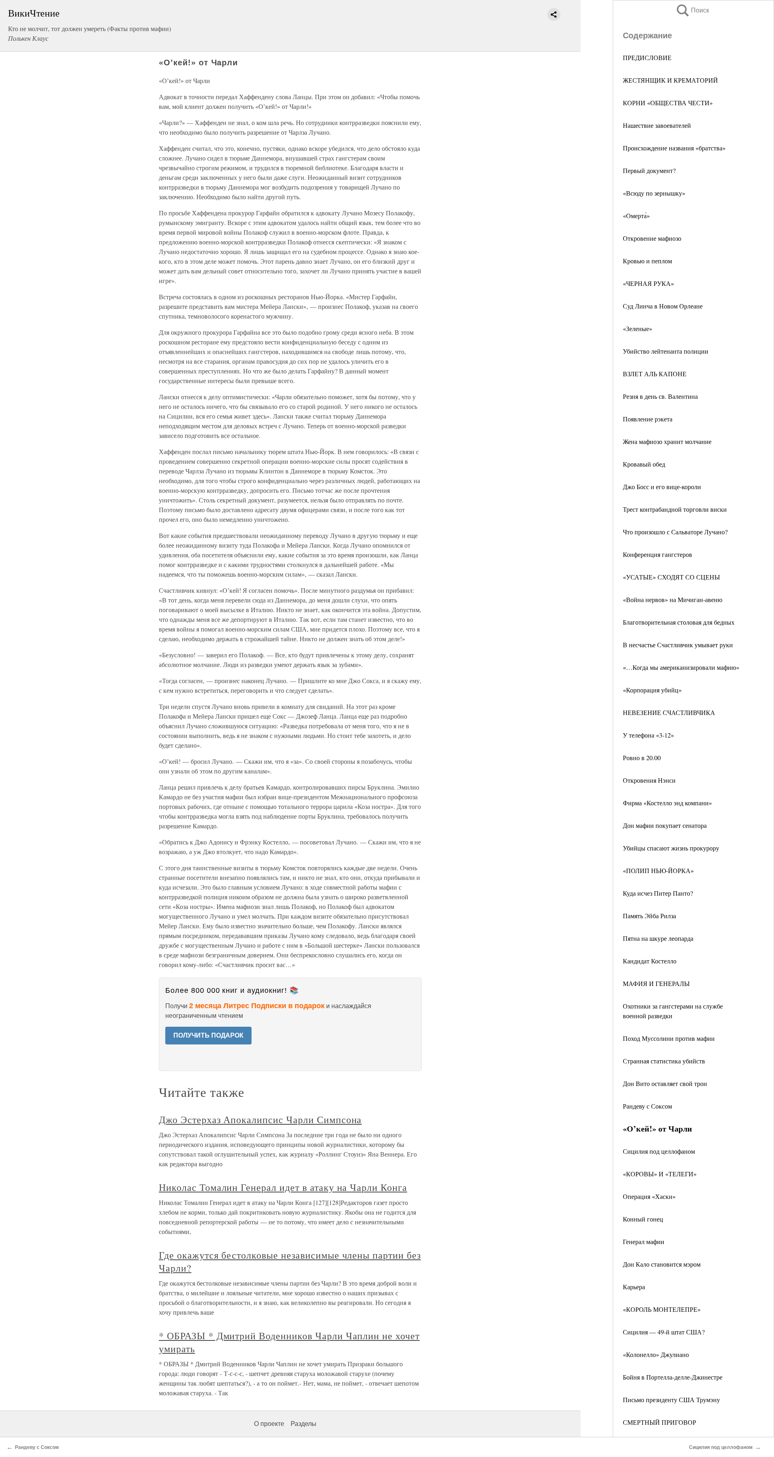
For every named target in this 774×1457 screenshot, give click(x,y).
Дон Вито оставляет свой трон (665, 1083)
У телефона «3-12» (648, 735)
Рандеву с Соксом (647, 1106)
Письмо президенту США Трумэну (671, 1399)
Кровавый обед (644, 464)
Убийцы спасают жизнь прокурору (671, 848)
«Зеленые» (637, 328)
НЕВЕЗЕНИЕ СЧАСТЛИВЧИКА (669, 712)
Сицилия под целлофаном (659, 1151)
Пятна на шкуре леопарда (658, 938)
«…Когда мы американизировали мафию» (681, 667)
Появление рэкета (647, 419)
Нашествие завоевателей (657, 125)
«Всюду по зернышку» (654, 193)
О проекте (269, 1423)
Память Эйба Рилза (649, 915)
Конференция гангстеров (657, 554)
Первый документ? (649, 170)
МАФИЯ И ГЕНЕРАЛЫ (656, 983)
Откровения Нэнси (649, 780)
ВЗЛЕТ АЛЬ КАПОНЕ (655, 373)
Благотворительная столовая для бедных (678, 622)
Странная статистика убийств (664, 1061)
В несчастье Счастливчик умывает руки (678, 644)
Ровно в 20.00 (642, 757)
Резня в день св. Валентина (660, 396)
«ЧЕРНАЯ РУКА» (648, 283)
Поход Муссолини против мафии (669, 1038)
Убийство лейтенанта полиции (665, 351)
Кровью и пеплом (647, 260)
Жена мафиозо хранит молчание (667, 441)
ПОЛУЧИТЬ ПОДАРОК (208, 1035)
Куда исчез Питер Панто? (658, 893)
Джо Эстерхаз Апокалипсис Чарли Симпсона (260, 1119)
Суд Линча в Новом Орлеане (663, 306)
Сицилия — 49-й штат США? (664, 1332)
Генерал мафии (643, 1241)
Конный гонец (643, 1219)
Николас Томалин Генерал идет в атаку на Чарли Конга (283, 1187)
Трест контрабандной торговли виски (675, 509)
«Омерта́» (636, 215)
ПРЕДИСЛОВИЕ (647, 57)
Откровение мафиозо (652, 238)
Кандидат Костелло (649, 961)
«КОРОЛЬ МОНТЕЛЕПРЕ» (662, 1309)
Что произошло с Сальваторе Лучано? (675, 531)
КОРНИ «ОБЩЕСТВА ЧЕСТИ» (668, 102)
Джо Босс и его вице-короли (662, 486)
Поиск (692, 10)
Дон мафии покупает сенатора (665, 825)
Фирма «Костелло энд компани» (667, 802)
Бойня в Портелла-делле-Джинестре (672, 1377)
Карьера (634, 1286)
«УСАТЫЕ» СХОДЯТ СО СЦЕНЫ (671, 577)
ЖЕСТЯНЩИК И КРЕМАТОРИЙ (670, 80)
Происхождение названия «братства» (674, 148)
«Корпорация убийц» (652, 690)
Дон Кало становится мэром (662, 1264)
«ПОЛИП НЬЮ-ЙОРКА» (658, 870)
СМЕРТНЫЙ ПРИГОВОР (659, 1422)
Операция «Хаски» (649, 1196)
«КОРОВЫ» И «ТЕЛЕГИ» (660, 1173)
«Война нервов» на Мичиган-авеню (672, 599)
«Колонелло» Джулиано (656, 1354)
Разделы (303, 1423)
